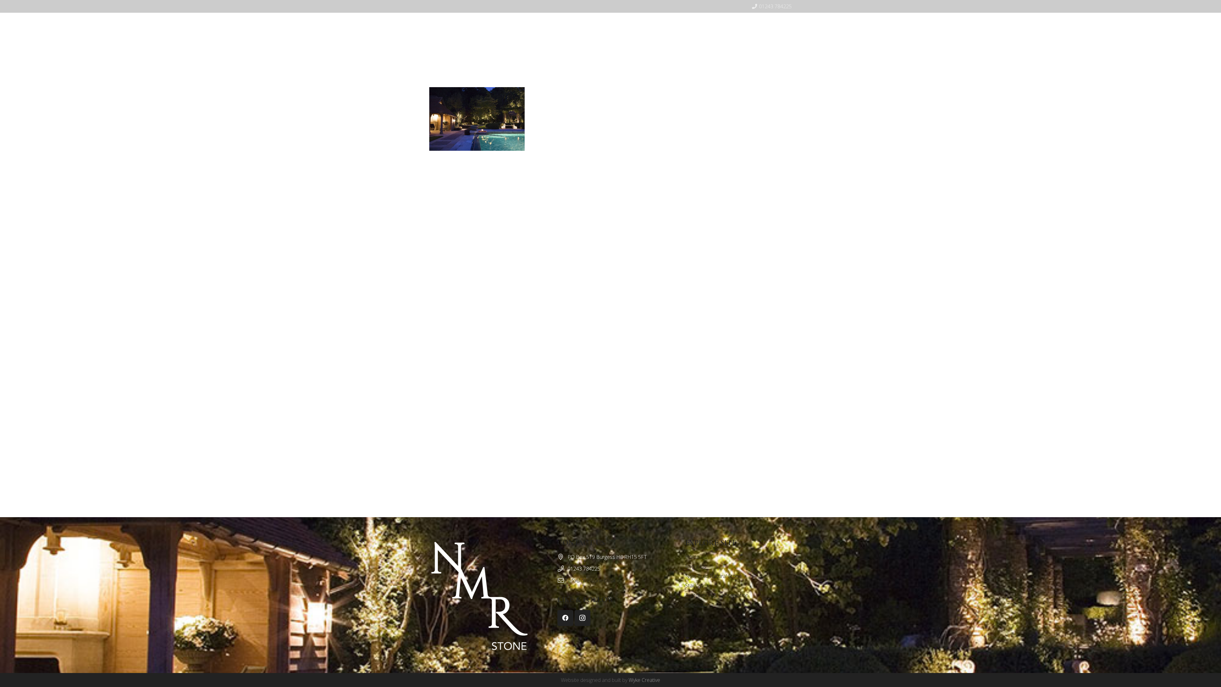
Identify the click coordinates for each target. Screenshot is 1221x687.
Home (692, 556)
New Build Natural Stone (713, 575)
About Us (695, 566)
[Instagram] (705, 59)
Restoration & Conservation (716, 595)
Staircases (697, 585)
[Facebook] (695, 59)
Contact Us (697, 604)
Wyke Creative (644, 680)
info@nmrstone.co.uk (592, 580)
